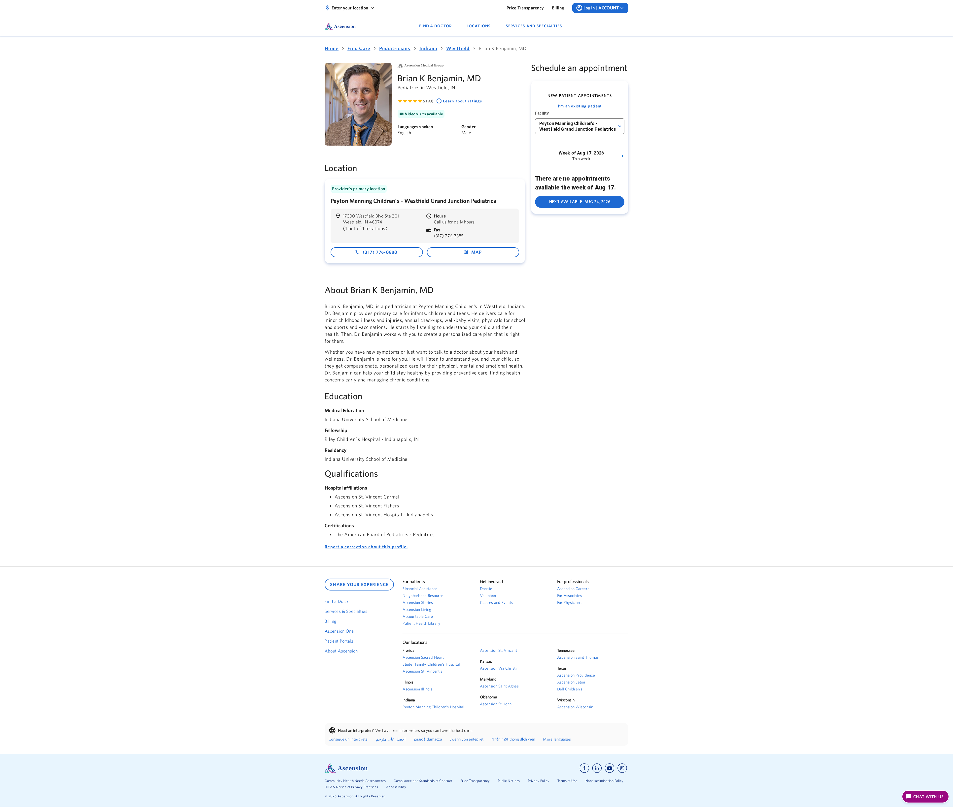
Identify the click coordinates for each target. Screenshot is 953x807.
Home (332, 48)
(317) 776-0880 (380, 252)
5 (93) (428, 101)
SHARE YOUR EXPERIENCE (359, 584)
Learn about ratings (462, 101)
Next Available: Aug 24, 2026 (580, 201)
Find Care (358, 48)
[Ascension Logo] (400, 768)
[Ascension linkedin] (597, 768)
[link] (525, 8)
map (476, 252)
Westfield (458, 48)
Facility (542, 113)
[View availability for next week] (622, 156)
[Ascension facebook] (584, 768)
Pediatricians (394, 48)
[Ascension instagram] (622, 768)
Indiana (428, 48)
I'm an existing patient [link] (580, 106)
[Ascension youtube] (609, 768)
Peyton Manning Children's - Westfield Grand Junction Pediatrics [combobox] (577, 126)
